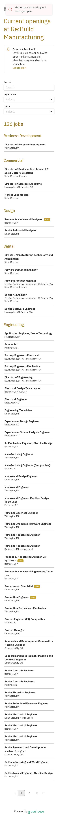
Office (7, 106)
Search (7, 82)
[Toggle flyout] (51, 99)
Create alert (19, 67)
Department (10, 94)
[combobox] (6, 99)
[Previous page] (14, 793)
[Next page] (43, 793)
